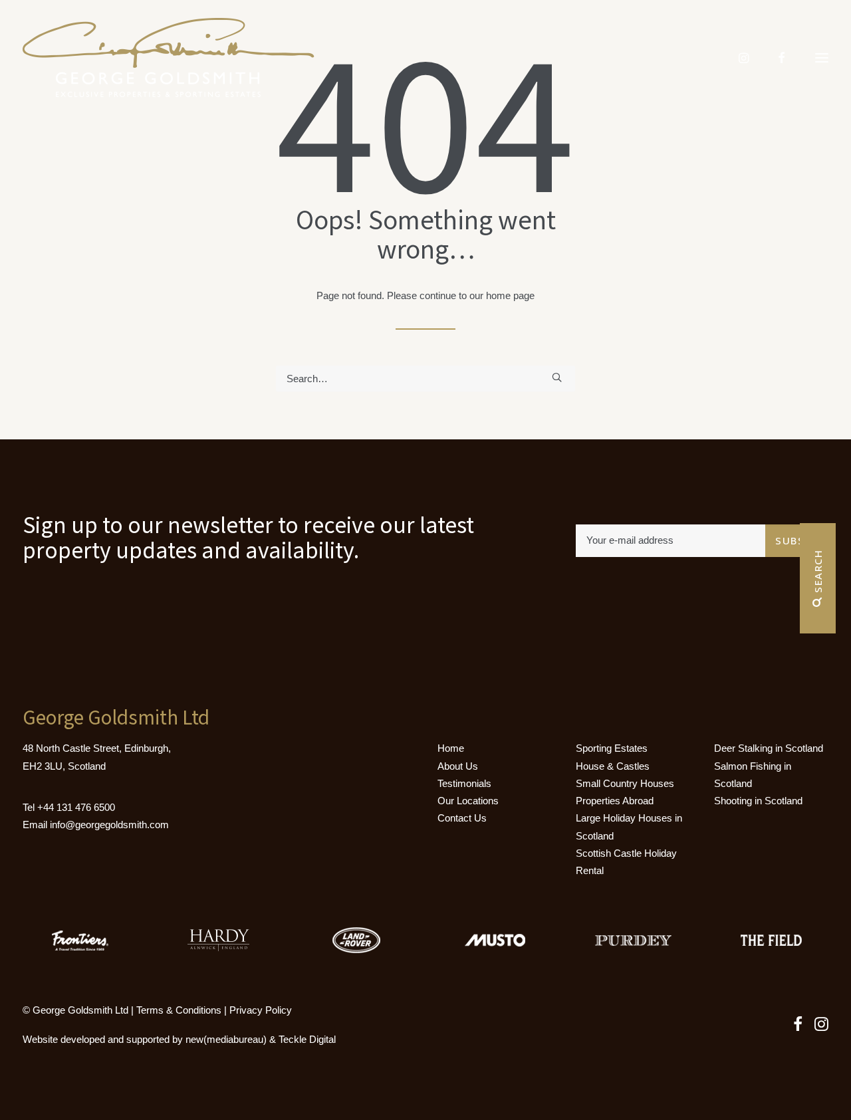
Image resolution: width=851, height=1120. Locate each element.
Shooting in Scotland (758, 800)
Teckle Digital (307, 1039)
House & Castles (613, 766)
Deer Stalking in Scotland (768, 748)
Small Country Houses (625, 783)
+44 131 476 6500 (76, 807)
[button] (557, 377)
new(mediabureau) (226, 1039)
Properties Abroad (615, 800)
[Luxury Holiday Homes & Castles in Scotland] (168, 58)
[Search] (425, 379)
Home (450, 748)
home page (510, 295)
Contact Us (462, 818)
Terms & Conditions (178, 1010)
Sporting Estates (612, 748)
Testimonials (464, 783)
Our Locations (468, 800)
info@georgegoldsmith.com (109, 824)
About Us (457, 766)
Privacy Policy (260, 1010)
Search (817, 573)
